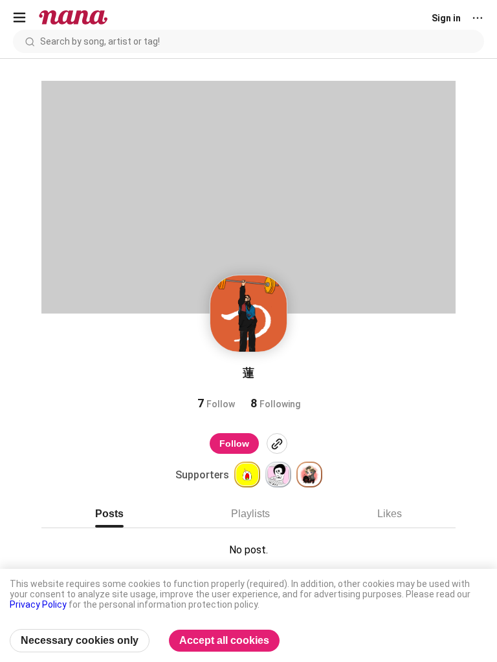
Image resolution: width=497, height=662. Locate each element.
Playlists (250, 513)
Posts (109, 513)
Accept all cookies (224, 640)
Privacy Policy (38, 604)
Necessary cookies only (79, 640)
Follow (234, 443)
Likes (389, 513)
